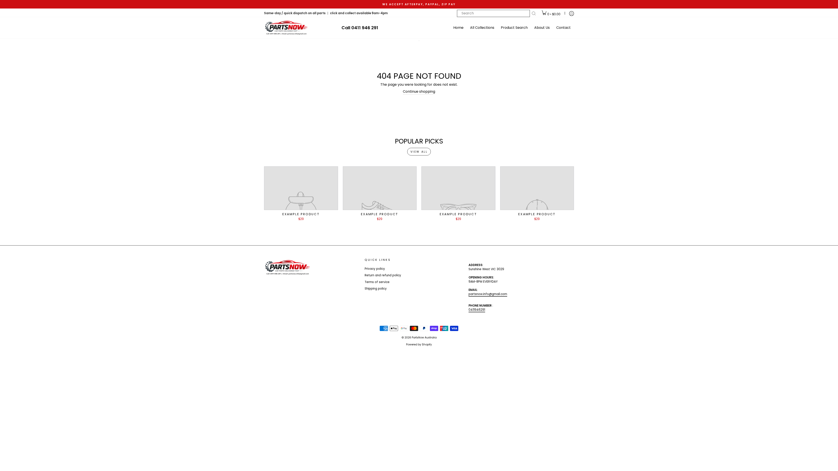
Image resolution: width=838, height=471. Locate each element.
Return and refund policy (383, 275)
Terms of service (377, 282)
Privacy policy (375, 269)
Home (458, 27)
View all (419, 152)
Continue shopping (419, 91)
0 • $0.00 (553, 14)
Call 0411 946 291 (360, 28)
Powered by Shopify (419, 344)
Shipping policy (376, 289)
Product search (514, 27)
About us (542, 27)
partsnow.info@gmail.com (488, 294)
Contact (563, 27)
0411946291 (477, 310)
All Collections (482, 27)
